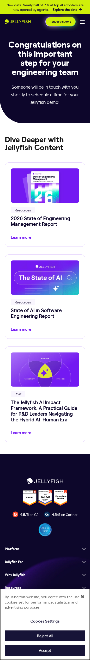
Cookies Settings (44, 620)
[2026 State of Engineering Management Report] (45, 205)
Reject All (45, 635)
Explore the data (65, 10)
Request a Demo (60, 21)
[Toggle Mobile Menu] (82, 21)
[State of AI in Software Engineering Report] (45, 297)
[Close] (82, 596)
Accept (45, 650)
